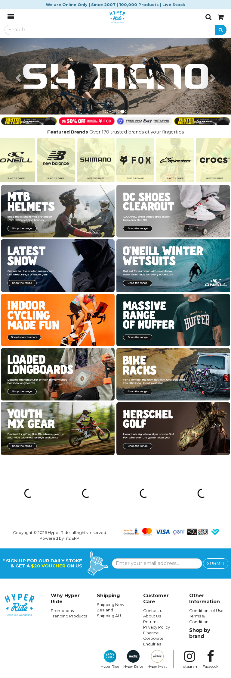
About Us (152, 616)
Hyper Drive (133, 666)
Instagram (189, 666)
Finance (151, 632)
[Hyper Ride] (109, 17)
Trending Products (69, 616)
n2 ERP (72, 538)
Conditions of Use (206, 610)
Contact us (153, 610)
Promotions (62, 610)
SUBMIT (215, 563)
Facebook (210, 666)
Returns (150, 621)
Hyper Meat (157, 666)
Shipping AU (109, 615)
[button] (17, 76)
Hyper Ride (110, 666)
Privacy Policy (156, 627)
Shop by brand (199, 633)
